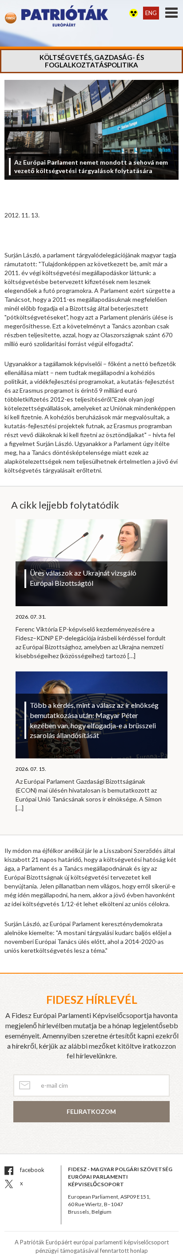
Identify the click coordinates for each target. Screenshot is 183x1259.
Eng (151, 12)
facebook (31, 1169)
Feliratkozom (91, 1111)
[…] (131, 655)
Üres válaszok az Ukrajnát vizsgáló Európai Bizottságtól (83, 577)
